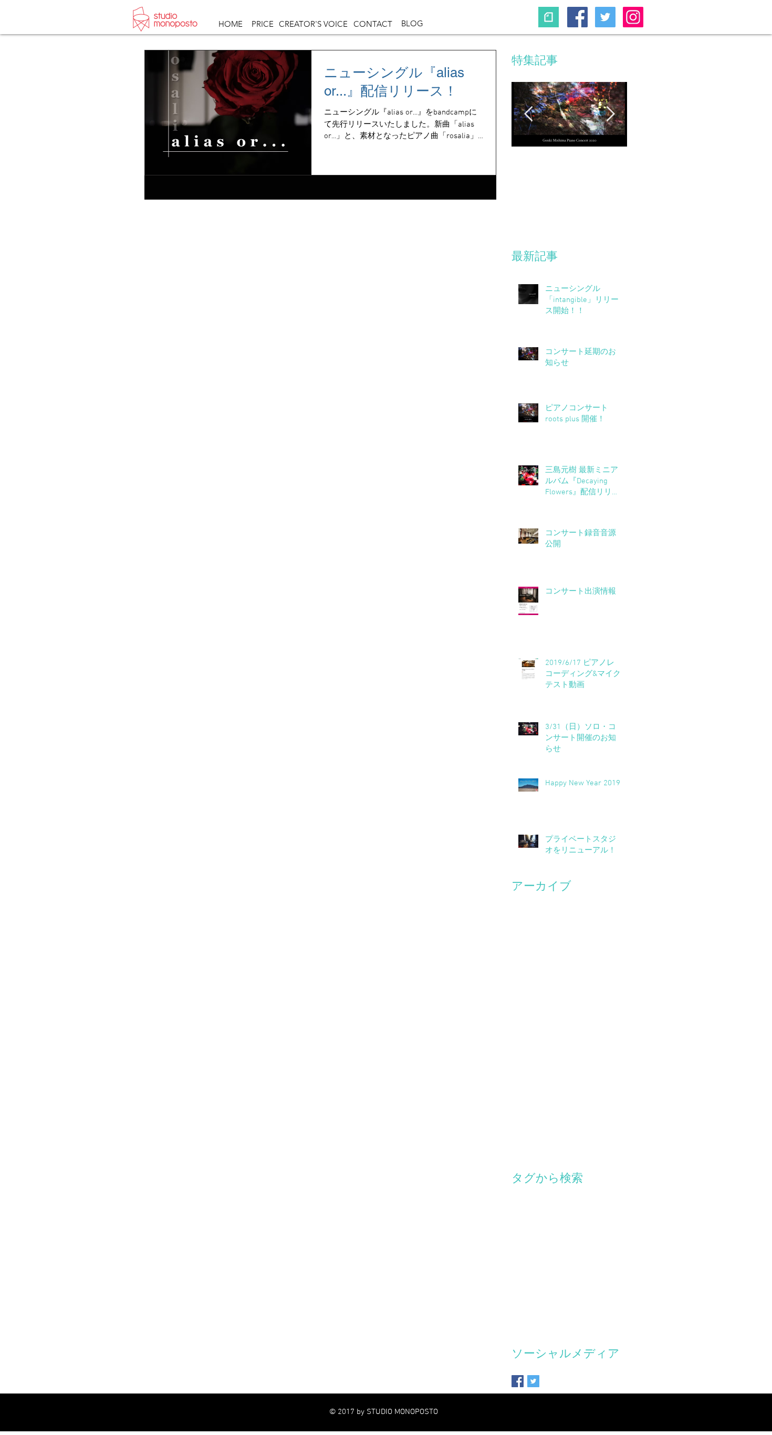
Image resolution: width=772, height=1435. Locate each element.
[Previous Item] (528, 114)
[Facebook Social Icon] (577, 17)
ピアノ (558, 1213)
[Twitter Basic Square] (533, 1381)
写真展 (551, 1246)
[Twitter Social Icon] (605, 17)
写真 (619, 1229)
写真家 (523, 1246)
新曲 (575, 1246)
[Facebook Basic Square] (518, 1381)
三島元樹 (591, 1229)
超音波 (523, 1263)
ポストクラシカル (541, 1229)
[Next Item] (610, 114)
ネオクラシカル (595, 1196)
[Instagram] (633, 17)
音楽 (547, 1263)
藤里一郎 (604, 1246)
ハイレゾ (526, 1213)
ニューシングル (537, 1196)
